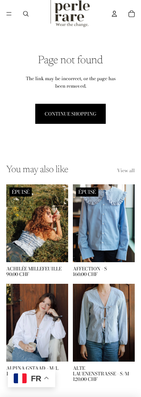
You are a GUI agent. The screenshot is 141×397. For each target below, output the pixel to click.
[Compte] (114, 13)
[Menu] (9, 14)
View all (126, 170)
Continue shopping (70, 114)
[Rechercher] (25, 13)
